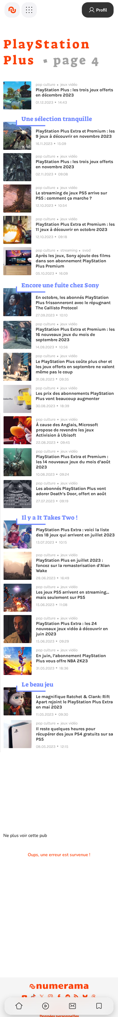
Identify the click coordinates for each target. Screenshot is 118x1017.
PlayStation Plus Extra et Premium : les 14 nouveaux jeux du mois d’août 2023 (73, 462)
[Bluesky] (85, 996)
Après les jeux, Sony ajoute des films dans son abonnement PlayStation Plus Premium (73, 261)
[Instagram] (50, 996)
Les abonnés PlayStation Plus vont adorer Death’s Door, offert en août (71, 491)
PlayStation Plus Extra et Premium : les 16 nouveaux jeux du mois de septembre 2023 (75, 334)
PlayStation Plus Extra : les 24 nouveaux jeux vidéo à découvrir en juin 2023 (72, 628)
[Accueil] (12, 10)
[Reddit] (67, 996)
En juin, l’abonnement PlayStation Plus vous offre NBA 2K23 (71, 658)
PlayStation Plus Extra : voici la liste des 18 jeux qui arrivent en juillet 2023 (75, 532)
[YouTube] (24, 996)
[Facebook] (59, 996)
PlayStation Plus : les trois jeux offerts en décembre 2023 (74, 92)
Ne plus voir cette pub (25, 836)
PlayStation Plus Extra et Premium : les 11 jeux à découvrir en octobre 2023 (75, 227)
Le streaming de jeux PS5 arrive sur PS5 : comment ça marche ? (71, 195)
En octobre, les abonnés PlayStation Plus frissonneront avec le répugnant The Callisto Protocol (73, 302)
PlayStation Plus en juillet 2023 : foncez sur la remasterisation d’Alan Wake (73, 565)
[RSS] (76, 996)
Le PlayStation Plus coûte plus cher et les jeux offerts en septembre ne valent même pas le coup (75, 366)
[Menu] (29, 10)
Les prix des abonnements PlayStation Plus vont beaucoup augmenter (75, 396)
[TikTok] (33, 996)
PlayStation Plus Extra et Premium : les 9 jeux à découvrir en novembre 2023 (75, 133)
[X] (41, 996)
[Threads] (93, 996)
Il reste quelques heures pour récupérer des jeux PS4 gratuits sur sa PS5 (74, 734)
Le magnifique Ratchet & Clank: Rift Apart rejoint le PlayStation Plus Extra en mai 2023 (74, 702)
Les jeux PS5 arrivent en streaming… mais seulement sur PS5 (72, 594)
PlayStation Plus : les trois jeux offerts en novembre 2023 (74, 164)
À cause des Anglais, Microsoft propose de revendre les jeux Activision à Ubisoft (67, 430)
